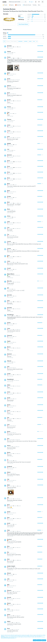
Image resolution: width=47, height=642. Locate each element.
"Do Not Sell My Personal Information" (8, 637)
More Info (43, 640)
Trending (34, 5)
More (39, 5)
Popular (5, 5)
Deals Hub (19, 5)
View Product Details (23, 24)
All (4, 41)
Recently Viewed (27, 5)
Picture (8, 41)
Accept (35, 640)
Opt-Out (39, 640)
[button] (31, 1)
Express (12, 5)
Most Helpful (14, 41)
